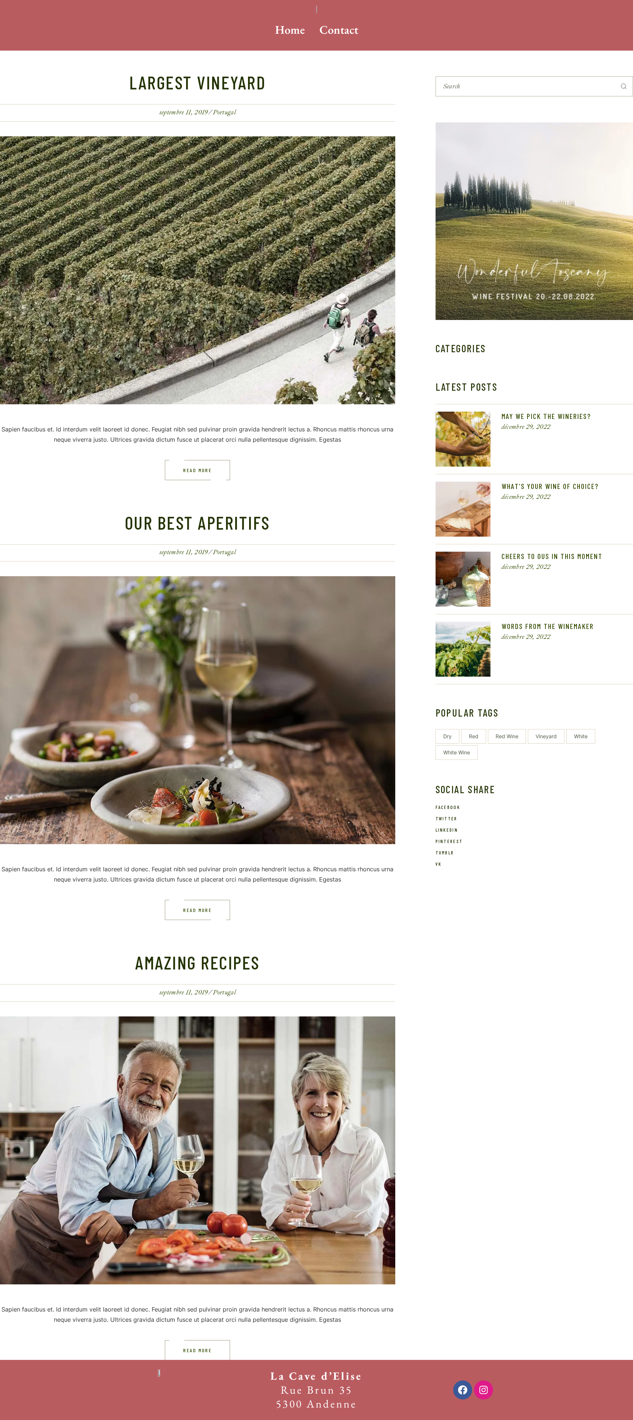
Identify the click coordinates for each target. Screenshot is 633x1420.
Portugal (224, 112)
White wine (456, 752)
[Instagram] (483, 1389)
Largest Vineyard (197, 82)
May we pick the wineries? (546, 416)
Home (290, 29)
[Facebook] (462, 1389)
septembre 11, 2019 (183, 112)
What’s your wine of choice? (550, 486)
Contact (338, 29)
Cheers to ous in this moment (552, 556)
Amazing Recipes (197, 962)
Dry (447, 736)
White (581, 736)
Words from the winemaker (547, 626)
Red (473, 736)
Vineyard (546, 736)
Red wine (507, 736)
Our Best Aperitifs (197, 522)
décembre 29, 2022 (526, 427)
